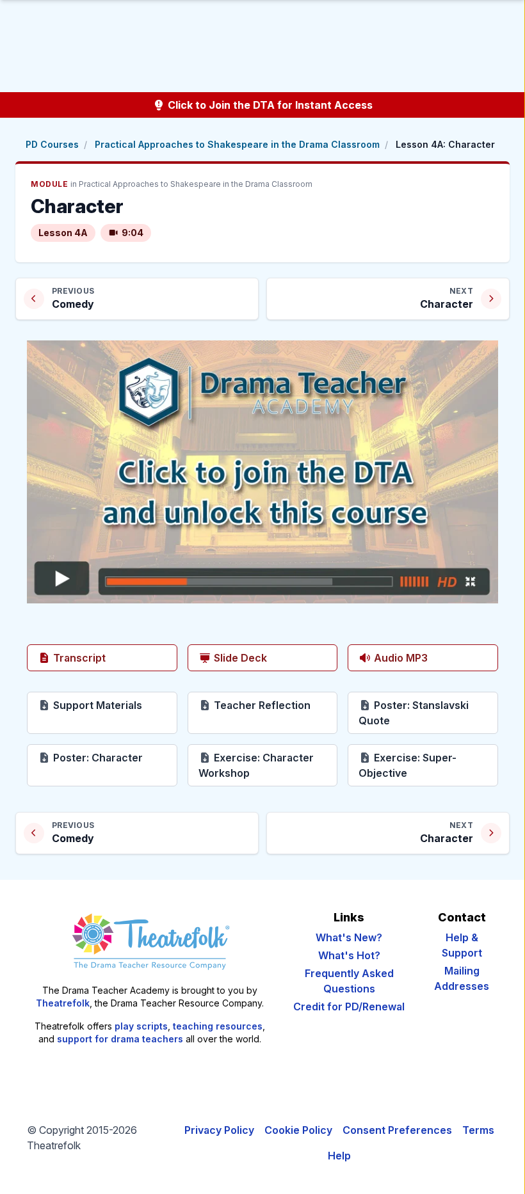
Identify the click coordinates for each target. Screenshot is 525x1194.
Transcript (78, 657)
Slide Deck (239, 657)
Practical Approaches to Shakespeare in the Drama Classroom (237, 144)
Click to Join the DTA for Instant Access (269, 105)
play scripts (141, 1026)
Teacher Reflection (274, 705)
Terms (478, 1130)
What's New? (349, 937)
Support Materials (114, 705)
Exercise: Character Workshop (268, 765)
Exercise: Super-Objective (428, 765)
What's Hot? (349, 955)
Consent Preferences (397, 1130)
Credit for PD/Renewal (349, 1006)
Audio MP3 (399, 657)
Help (339, 1155)
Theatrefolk (63, 1003)
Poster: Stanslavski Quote (420, 713)
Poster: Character (114, 757)
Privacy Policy (219, 1130)
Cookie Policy (298, 1130)
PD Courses (52, 144)
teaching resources (217, 1026)
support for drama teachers (120, 1038)
